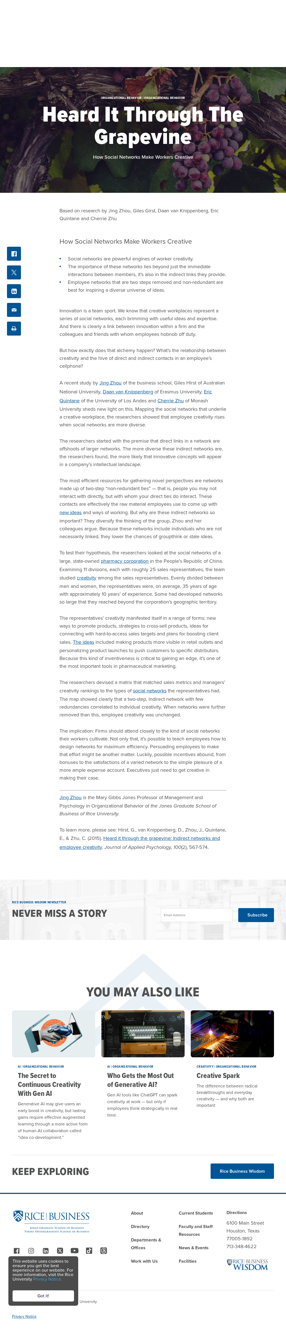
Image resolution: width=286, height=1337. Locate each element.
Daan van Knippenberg (128, 391)
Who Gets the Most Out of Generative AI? (140, 1080)
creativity (86, 577)
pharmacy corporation (125, 561)
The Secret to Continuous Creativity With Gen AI (49, 1084)
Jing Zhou (110, 382)
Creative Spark (218, 1075)
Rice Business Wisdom (242, 1171)
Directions (237, 1212)
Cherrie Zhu (171, 400)
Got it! (43, 1296)
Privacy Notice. (47, 1279)
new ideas (70, 512)
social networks (149, 690)
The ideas (83, 642)
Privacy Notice (24, 1316)
